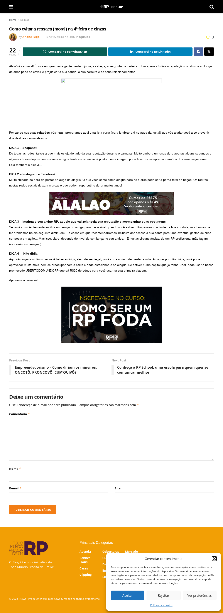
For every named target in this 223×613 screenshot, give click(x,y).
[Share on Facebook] (198, 51)
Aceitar (127, 595)
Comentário (19, 414)
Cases (83, 568)
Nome (15, 469)
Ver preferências (199, 595)
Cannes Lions (84, 560)
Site (117, 488)
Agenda (85, 551)
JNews (22, 599)
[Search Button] (211, 6)
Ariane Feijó (30, 37)
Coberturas (110, 551)
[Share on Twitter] (209, 51)
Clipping (85, 575)
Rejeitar (163, 595)
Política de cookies (161, 605)
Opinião (24, 20)
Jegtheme (94, 599)
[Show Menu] (11, 6)
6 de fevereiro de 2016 (60, 37)
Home (13, 20)
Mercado (131, 551)
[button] (214, 558)
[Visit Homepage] (111, 6)
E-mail (15, 488)
